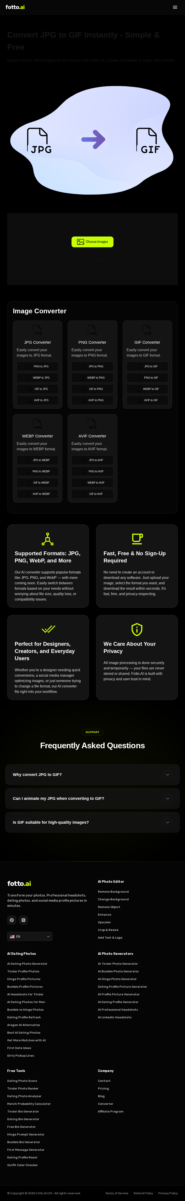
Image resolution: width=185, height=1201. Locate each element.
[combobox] (29, 936)
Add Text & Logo (110, 937)
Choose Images (97, 242)
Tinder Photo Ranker (23, 1088)
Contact (104, 1081)
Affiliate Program (110, 1111)
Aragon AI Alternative (23, 1025)
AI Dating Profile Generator (118, 1002)
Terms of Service (116, 1193)
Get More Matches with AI (26, 1040)
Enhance (104, 914)
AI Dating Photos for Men (26, 1002)
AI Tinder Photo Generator (118, 963)
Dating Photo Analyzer (24, 1096)
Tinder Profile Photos (23, 971)
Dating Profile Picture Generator (122, 986)
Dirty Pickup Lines (20, 1055)
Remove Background (113, 891)
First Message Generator (25, 1149)
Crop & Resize (108, 930)
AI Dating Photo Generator (27, 963)
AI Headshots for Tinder (25, 994)
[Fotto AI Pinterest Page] (11, 920)
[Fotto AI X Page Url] (23, 920)
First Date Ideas (19, 1048)
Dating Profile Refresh (24, 1017)
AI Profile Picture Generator (119, 994)
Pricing (103, 1088)
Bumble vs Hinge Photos (25, 1009)
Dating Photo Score (22, 1081)
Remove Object (109, 907)
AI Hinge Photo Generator (117, 979)
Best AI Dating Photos (23, 1032)
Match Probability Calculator (29, 1103)
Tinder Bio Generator (23, 1111)
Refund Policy (143, 1193)
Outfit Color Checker (22, 1165)
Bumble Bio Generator (23, 1142)
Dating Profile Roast (22, 1157)
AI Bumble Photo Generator (118, 971)
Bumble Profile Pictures (25, 986)
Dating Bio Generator (23, 1119)
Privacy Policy (168, 1193)
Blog (101, 1096)
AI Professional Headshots (118, 1009)
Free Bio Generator (21, 1126)
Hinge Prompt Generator (25, 1134)
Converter (105, 1103)
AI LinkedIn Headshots (115, 1017)
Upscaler (104, 922)
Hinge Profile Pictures (23, 979)
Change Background (113, 899)
